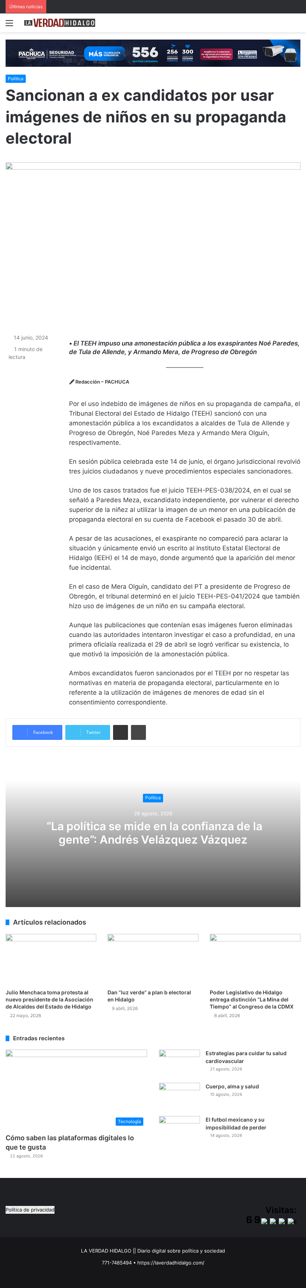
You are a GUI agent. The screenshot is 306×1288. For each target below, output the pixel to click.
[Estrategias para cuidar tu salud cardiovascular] (179, 1064)
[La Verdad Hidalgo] (59, 23)
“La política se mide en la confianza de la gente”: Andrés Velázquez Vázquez (153, 832)
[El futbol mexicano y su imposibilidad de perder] (179, 1130)
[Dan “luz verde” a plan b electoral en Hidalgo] (152, 959)
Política (16, 78)
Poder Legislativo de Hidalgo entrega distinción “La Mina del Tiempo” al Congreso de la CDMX (252, 999)
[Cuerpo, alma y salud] (179, 1097)
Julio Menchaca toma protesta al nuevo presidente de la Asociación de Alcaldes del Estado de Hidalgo (49, 999)
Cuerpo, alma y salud (232, 1086)
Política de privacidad (30, 1210)
